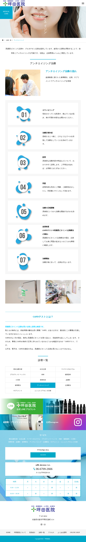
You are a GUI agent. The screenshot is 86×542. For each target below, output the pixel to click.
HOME (8, 532)
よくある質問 (62, 532)
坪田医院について (20, 532)
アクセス (51, 532)
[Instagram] (41, 524)
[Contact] (45, 524)
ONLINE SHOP (75, 532)
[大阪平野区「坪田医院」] (43, 508)
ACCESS (43, 455)
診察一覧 (42, 532)
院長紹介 (32, 532)
